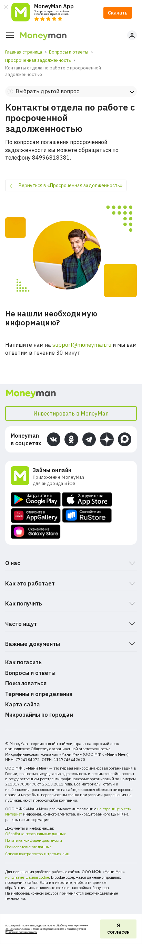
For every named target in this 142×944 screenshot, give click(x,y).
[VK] (53, 439)
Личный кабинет (132, 35)
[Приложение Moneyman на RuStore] (87, 515)
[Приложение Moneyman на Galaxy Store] (36, 531)
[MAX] (124, 439)
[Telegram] (89, 439)
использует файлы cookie (27, 877)
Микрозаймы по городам (39, 714)
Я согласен (118, 928)
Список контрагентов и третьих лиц (37, 853)
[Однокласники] (71, 439)
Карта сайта (22, 704)
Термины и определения (38, 693)
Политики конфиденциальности (21, 932)
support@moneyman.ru (81, 344)
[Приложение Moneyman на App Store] (87, 499)
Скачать (118, 13)
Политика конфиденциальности (33, 840)
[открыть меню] (10, 35)
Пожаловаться (26, 683)
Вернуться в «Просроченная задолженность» (71, 185)
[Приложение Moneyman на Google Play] (36, 499)
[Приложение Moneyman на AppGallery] (36, 515)
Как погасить (23, 662)
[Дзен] (106, 439)
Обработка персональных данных (35, 833)
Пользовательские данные (28, 847)
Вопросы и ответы (30, 672)
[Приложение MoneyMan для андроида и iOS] (22, 476)
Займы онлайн (52, 470)
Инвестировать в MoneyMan (71, 413)
